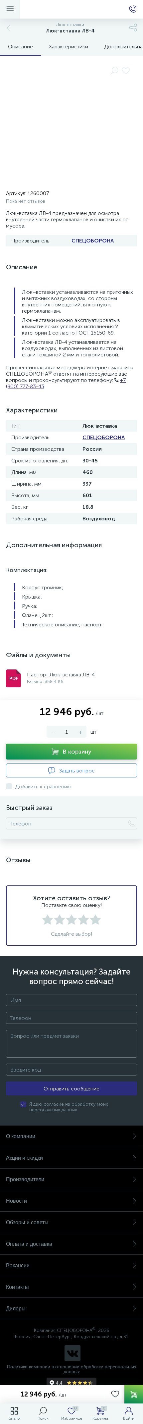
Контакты (17, 1287)
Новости (16, 1201)
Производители (25, 1179)
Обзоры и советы (27, 1222)
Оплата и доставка (29, 1244)
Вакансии (18, 1265)
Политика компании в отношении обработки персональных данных (71, 1369)
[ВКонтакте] (72, 1353)
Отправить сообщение (71, 1088)
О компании (20, 1136)
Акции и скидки (24, 1158)
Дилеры (16, 1308)
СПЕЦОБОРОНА (93, 240)
